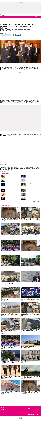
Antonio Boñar (22, 362)
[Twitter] (19, 35)
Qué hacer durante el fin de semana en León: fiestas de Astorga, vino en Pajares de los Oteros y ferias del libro (30, 299)
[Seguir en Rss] (37, 414)
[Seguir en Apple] (29, 408)
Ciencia (14, 16)
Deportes (5, 171)
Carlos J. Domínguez (3, 220)
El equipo (20, 418)
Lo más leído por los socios (5, 205)
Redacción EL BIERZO (3, 269)
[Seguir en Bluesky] (28, 414)
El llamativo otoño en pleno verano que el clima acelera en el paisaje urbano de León (10, 299)
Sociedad (11, 16)
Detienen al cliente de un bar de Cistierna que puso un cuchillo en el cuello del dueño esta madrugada (30, 330)
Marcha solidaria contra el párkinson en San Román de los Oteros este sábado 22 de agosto (10, 377)
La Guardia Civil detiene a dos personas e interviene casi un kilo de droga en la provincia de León (10, 362)
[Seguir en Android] (28, 408)
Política (5, 16)
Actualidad (2, 16)
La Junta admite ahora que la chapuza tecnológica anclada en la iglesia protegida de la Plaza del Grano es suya (10, 219)
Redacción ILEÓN (3, 300)
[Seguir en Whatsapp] (36, 414)
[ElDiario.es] (37, 16)
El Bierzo (21, 16)
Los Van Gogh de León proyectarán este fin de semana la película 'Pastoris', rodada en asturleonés (30, 377)
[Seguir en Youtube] (33, 414)
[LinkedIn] (20, 35)
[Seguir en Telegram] (31, 414)
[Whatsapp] (13, 35)
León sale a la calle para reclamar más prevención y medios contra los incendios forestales (9, 252)
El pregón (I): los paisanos (25, 361)
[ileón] (5, 407)
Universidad (17, 16)
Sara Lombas (2, 285)
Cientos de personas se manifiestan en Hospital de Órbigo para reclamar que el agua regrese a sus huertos (10, 235)
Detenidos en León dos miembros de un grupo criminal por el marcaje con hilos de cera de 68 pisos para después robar (30, 219)
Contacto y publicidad (20, 422)
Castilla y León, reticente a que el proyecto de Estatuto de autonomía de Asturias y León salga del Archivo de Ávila (30, 283)
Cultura (8, 16)
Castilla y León (25, 16)
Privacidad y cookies (20, 419)
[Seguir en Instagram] (32, 414)
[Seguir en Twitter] (29, 414)
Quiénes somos (20, 417)
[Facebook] (15, 35)
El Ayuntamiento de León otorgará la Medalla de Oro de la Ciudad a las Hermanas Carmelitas (10, 392)
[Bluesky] (17, 35)
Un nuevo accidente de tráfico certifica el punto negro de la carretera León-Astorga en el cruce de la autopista (10, 314)
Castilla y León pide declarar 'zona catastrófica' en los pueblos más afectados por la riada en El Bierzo (29, 267)
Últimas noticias (3, 333)
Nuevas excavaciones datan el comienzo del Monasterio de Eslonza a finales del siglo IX (30, 347)
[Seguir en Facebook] (30, 414)
